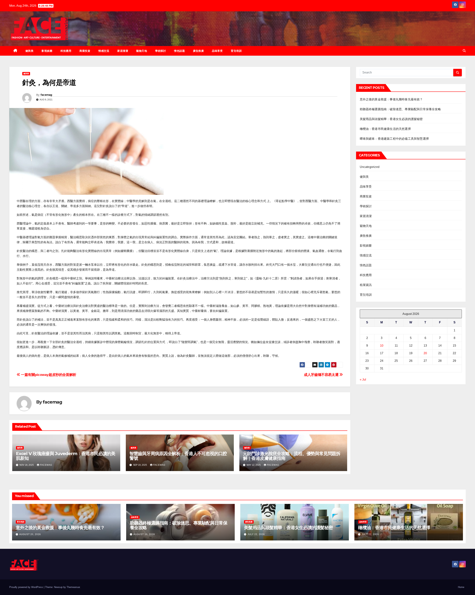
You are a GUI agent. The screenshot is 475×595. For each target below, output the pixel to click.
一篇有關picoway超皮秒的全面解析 (48, 375)
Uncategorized (370, 166)
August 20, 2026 (30, 534)
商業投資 (84, 51)
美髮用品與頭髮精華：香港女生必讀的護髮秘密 (391, 119)
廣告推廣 (198, 51)
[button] (464, 50)
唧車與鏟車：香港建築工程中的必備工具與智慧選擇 (394, 138)
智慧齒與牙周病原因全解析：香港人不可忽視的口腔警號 (178, 456)
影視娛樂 (47, 51)
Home (461, 587)
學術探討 (160, 51)
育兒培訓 (236, 51)
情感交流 (103, 51)
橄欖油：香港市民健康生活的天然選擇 (385, 128)
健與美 (29, 51)
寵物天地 (141, 51)
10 (381, 345)
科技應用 (65, 51)
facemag (46, 94)
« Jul (363, 379)
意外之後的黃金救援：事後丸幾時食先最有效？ (391, 99)
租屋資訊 (366, 284)
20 (425, 353)
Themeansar (73, 587)
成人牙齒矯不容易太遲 (321, 375)
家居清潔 (122, 51)
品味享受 (217, 51)
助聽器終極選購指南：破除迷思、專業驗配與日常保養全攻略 (400, 109)
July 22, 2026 (256, 534)
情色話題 (179, 51)
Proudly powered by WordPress (26, 587)
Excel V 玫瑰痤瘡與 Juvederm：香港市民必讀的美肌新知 (65, 456)
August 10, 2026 (144, 534)
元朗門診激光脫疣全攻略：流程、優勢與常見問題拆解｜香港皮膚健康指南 (291, 456)
